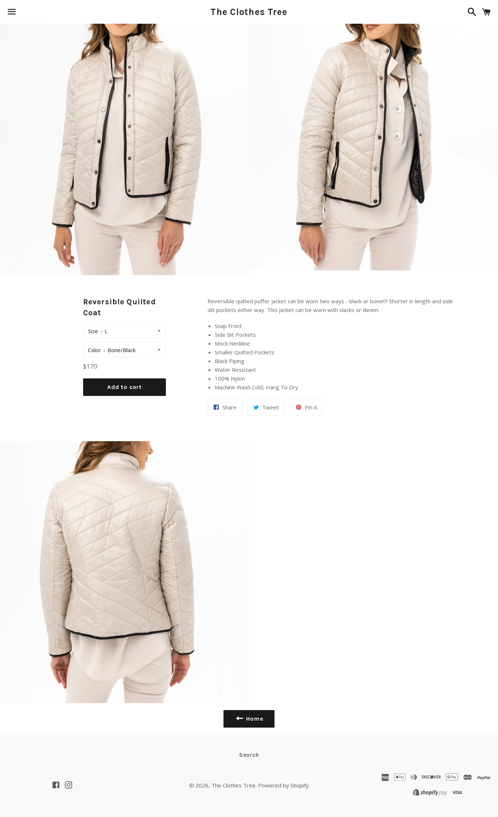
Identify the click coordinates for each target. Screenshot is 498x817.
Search (249, 755)
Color (94, 350)
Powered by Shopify (283, 785)
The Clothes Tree (248, 12)
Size (93, 331)
